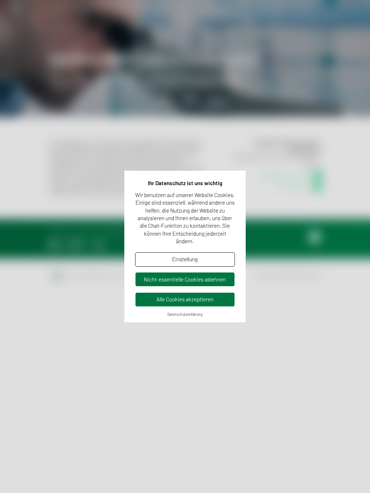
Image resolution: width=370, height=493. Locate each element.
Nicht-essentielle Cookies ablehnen (185, 279)
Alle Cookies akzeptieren (185, 299)
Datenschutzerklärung (184, 314)
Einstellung (185, 259)
